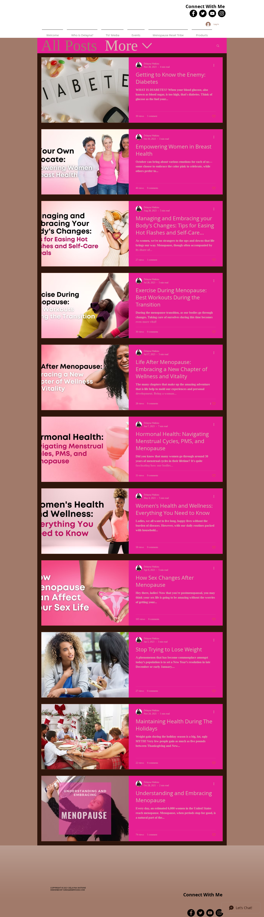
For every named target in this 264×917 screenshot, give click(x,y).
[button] (218, 46)
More (121, 45)
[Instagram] (222, 13)
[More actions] (215, 65)
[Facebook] (193, 13)
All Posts (69, 45)
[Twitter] (203, 13)
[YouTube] (212, 13)
